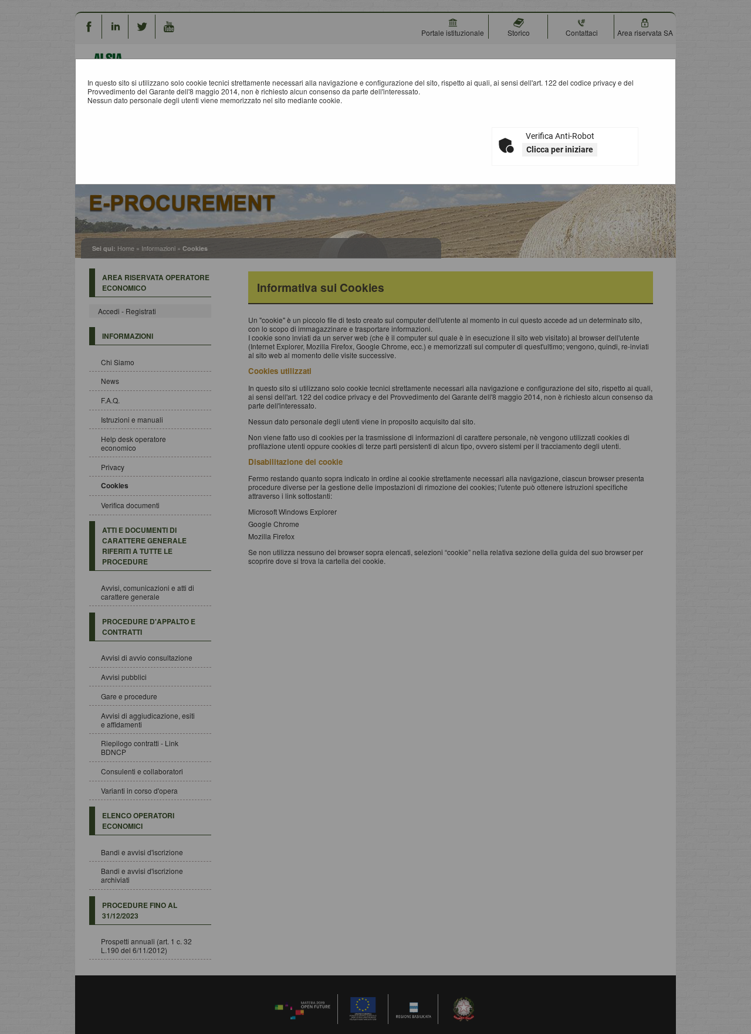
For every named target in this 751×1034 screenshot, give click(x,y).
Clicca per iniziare (559, 149)
